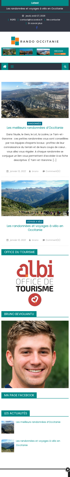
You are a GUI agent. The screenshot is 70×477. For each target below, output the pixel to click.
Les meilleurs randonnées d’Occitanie (35, 128)
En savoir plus (35, 23)
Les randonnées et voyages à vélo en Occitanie (34, 7)
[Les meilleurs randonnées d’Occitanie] (35, 100)
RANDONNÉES (34, 123)
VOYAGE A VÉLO (34, 221)
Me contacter (53, 19)
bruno (35, 171)
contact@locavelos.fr (31, 19)
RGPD (13, 19)
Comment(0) (53, 171)
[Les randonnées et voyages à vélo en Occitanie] (35, 198)
